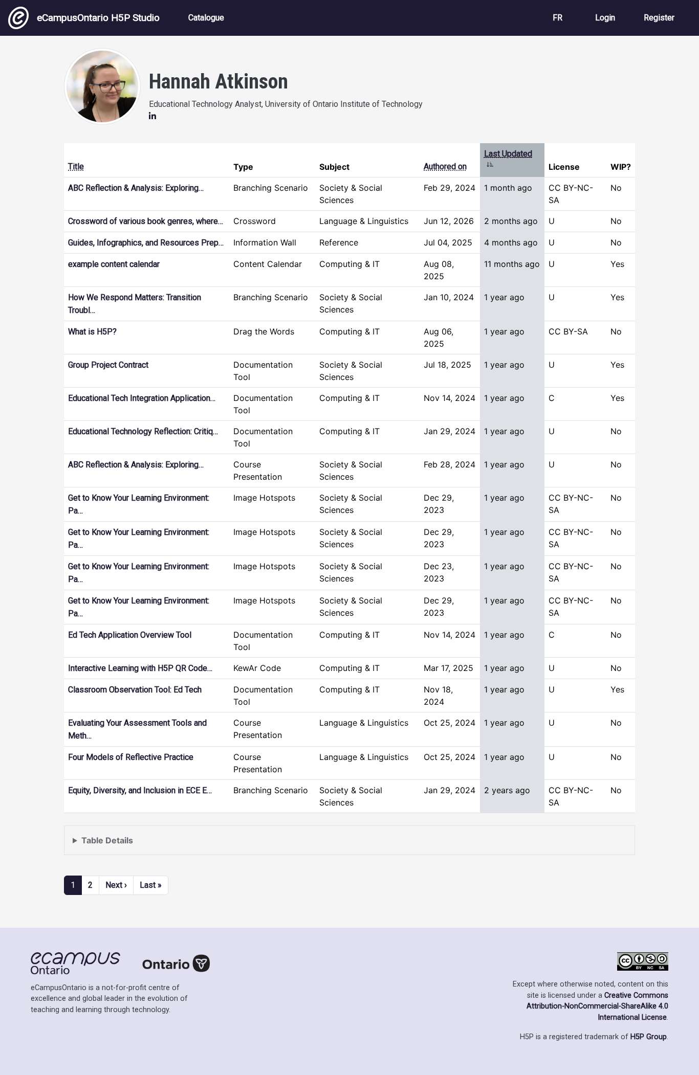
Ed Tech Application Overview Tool (129, 635)
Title (76, 166)
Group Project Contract (108, 365)
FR (557, 18)
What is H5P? (92, 332)
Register (659, 18)
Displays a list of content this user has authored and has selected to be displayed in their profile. (256, 845)
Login (605, 18)
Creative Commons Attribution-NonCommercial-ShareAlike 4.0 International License (597, 1006)
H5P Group (648, 1037)
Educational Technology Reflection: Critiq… (143, 431)
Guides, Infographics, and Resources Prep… (146, 243)
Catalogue (206, 18)
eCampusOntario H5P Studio (98, 18)
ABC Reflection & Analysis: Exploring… (136, 188)
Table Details (107, 840)
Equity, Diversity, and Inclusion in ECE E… (140, 790)
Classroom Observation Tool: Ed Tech (135, 690)
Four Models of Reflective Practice (130, 757)
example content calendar (114, 264)
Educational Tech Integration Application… (141, 398)
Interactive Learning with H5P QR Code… (140, 668)
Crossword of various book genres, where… (145, 221)
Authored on (445, 166)
